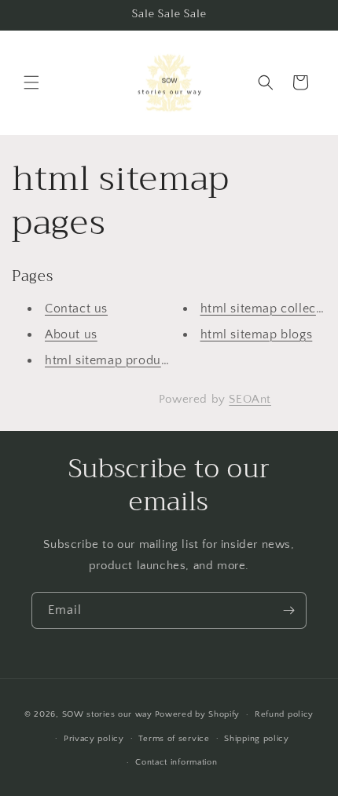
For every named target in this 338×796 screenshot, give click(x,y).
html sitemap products (111, 360)
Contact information (176, 762)
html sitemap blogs (256, 334)
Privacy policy (94, 738)
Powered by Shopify (198, 714)
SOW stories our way (107, 714)
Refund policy (284, 714)
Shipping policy (256, 738)
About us (71, 334)
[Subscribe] (288, 610)
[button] (31, 82)
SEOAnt (250, 399)
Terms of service (173, 738)
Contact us (76, 308)
